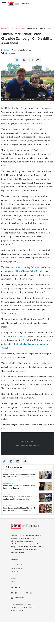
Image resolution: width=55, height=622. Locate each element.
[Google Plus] (23, 593)
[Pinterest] (19, 593)
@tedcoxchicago (10, 53)
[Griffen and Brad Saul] (27, 80)
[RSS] (31, 593)
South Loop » (8, 505)
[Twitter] (12, 593)
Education (31, 29)
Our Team (14, 575)
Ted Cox (7, 50)
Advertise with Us (17, 568)
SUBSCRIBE (19, 598)
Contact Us (14, 571)
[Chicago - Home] (14, 4)
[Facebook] (15, 593)
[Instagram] (27, 593)
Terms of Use (15, 604)
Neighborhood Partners (19, 565)
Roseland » (7, 494)
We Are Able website (17, 336)
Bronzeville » (9, 483)
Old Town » (7, 472)
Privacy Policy (26, 604)
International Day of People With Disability (24, 270)
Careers (13, 578)
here (3, 428)
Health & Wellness (43, 29)
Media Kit (14, 581)
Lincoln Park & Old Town (13, 29)
